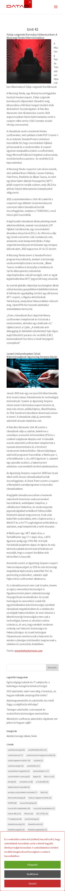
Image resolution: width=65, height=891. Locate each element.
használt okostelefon (44, 808)
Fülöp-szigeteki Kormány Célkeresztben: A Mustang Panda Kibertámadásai (32, 36)
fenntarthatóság (16, 797)
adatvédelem (41, 771)
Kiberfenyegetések (37, 829)
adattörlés (33, 766)
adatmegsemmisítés (19, 760)
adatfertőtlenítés (37, 750)
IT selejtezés (14, 819)
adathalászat (15, 755)
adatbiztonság (16, 750)
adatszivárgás (16, 766)
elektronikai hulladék (19, 787)
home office (14, 813)
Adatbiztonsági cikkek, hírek (22, 736)
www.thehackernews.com (28, 650)
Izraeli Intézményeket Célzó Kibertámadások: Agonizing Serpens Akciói (32, 355)
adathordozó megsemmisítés (40, 755)
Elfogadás (32, 864)
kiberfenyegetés (16, 829)
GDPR (12, 803)
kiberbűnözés (35, 824)
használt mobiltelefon (19, 808)
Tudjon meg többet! (31, 856)
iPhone (28, 813)
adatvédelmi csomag (19, 776)
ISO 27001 (42, 813)
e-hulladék (42, 781)
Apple (37, 776)
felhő (44, 792)
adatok (38, 760)
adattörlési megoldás (19, 771)
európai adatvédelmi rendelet (22, 792)
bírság (12, 781)
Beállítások (32, 874)
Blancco (49, 776)
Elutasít (32, 883)
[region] (32, 861)
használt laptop (28, 803)
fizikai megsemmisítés (40, 797)
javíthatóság (32, 819)
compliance (26, 781)
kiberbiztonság (16, 824)
